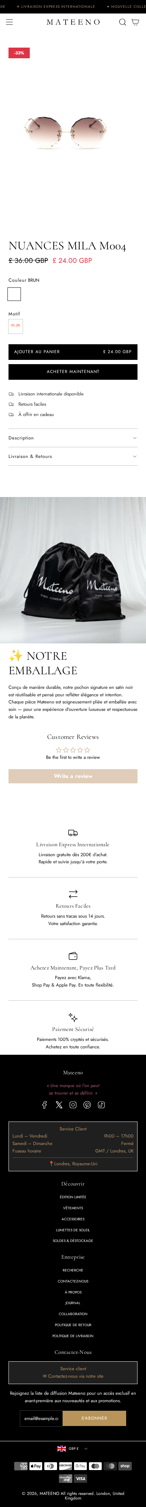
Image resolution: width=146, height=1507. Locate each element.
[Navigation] (9, 22)
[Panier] (135, 22)
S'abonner (94, 1418)
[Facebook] (44, 1104)
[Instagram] (73, 1104)
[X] (58, 1104)
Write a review (73, 776)
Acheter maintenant (73, 372)
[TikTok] (101, 1104)
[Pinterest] (87, 1104)
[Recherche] (122, 22)
